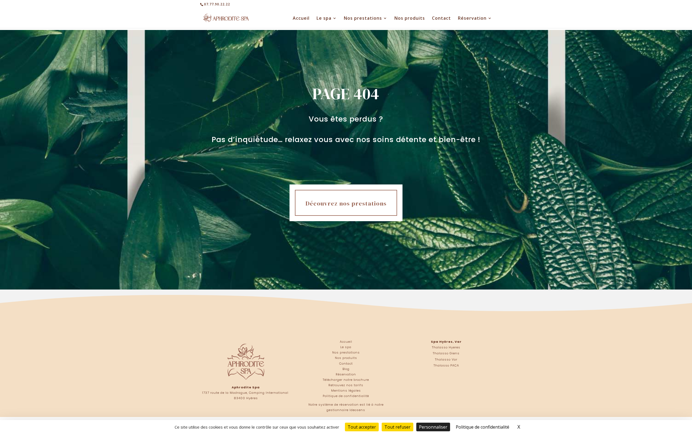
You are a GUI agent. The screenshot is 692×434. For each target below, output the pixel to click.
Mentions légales (346, 390)
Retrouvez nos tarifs (345, 385)
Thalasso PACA (446, 365)
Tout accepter (362, 427)
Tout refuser (397, 427)
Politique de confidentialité (346, 396)
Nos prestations (363, 18)
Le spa (324, 18)
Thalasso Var (446, 359)
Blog (346, 369)
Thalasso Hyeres (446, 347)
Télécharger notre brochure (346, 380)
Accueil (301, 18)
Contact (441, 18)
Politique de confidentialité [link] (482, 427)
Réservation (472, 18)
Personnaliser (433, 427)
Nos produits (409, 18)
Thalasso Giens (446, 353)
